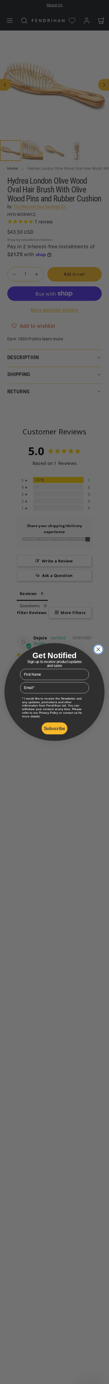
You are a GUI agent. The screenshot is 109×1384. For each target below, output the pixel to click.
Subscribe (54, 728)
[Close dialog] (98, 649)
